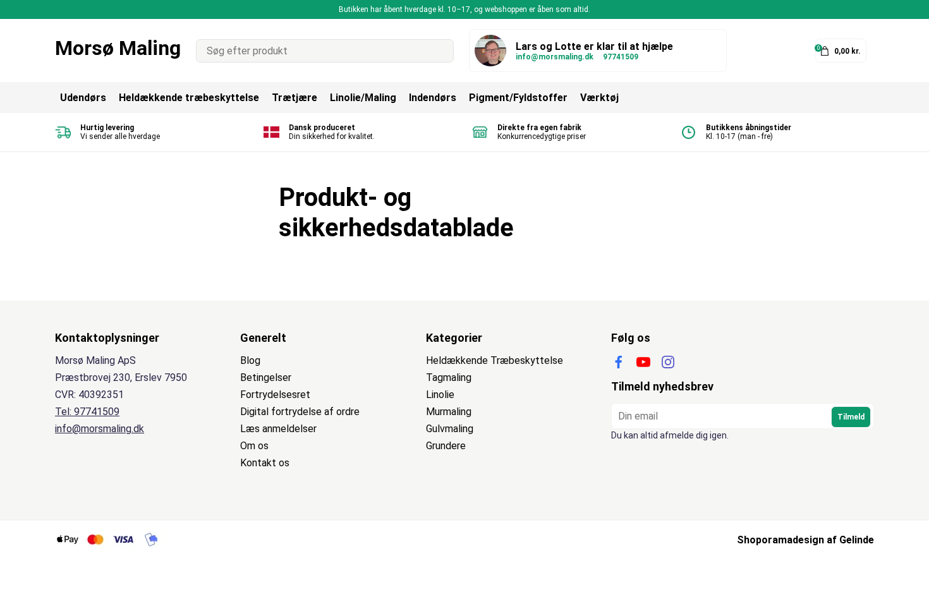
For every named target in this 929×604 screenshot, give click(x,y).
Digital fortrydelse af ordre (300, 412)
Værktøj (599, 98)
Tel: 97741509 (87, 412)
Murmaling (448, 412)
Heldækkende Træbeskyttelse (494, 360)
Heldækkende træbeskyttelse (189, 98)
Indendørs (432, 98)
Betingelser (265, 377)
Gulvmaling (449, 429)
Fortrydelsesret (275, 395)
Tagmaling (448, 377)
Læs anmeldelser (278, 429)
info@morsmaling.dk (554, 56)
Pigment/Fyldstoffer (518, 98)
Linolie (440, 395)
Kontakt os (264, 463)
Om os (254, 446)
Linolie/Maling (363, 98)
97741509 (620, 56)
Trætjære (294, 98)
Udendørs (83, 98)
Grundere (446, 446)
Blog (250, 360)
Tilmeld (851, 417)
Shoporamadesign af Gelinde (805, 540)
